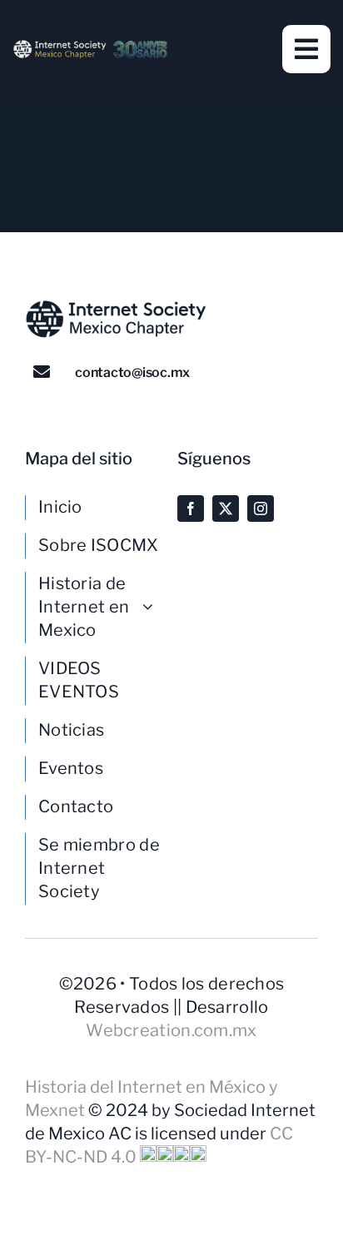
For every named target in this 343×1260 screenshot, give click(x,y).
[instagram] (260, 508)
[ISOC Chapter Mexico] (90, 47)
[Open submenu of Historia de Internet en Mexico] (154, 607)
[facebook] (190, 508)
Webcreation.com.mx (171, 1030)
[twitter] (225, 508)
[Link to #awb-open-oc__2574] (306, 49)
